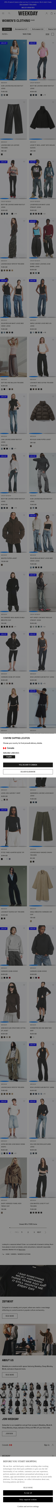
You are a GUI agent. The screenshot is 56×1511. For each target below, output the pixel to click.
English (9, 757)
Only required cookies (28, 1500)
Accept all (28, 1493)
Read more (28, 1488)
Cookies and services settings (28, 1506)
